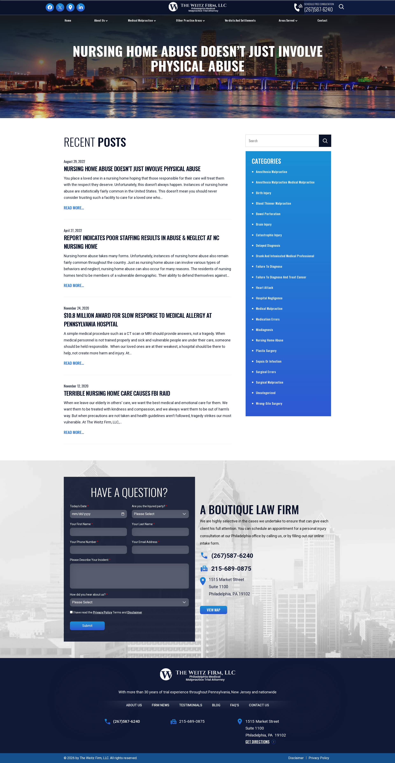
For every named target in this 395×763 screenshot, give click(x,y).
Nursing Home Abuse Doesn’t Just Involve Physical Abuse (132, 168)
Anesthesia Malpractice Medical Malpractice (285, 182)
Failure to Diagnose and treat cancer (281, 277)
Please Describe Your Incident (90, 559)
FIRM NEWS (160, 705)
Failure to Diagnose (269, 266)
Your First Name (81, 524)
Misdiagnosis (264, 329)
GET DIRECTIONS (257, 741)
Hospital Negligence (269, 298)
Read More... (74, 207)
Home (68, 20)
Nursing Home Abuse (269, 340)
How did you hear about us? (89, 594)
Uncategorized (265, 392)
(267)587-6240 (232, 555)
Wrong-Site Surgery (269, 403)
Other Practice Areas (189, 20)
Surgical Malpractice (269, 382)
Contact (322, 20)
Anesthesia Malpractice (271, 171)
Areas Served (286, 20)
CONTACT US (259, 705)
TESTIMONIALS (190, 705)
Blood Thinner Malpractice (273, 203)
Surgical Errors (266, 371)
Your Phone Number (84, 542)
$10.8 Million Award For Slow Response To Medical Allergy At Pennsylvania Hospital (138, 319)
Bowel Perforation (268, 213)
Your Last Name (143, 524)
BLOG (216, 705)
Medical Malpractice (140, 20)
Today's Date (79, 506)
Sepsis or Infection (268, 361)
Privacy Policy (102, 612)
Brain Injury (263, 224)
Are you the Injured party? (149, 506)
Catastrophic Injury (269, 235)
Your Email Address (145, 542)
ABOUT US (134, 705)
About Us (99, 20)
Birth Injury (263, 192)
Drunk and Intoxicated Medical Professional (285, 256)
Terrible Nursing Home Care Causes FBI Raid (117, 393)
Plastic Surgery (266, 350)
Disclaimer (134, 612)
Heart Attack (264, 287)
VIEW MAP (213, 609)
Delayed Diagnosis (268, 245)
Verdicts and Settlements (240, 20)
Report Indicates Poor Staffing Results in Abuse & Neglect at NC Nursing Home (141, 241)
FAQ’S (234, 705)
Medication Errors (268, 319)
